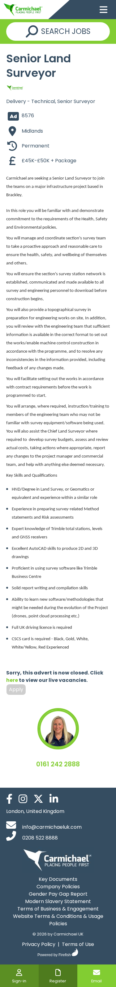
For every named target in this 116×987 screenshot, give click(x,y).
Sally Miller (58, 776)
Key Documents (58, 879)
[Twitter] (40, 800)
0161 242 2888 (58, 764)
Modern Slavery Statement (58, 901)
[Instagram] (25, 800)
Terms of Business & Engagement (58, 908)
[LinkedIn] (56, 800)
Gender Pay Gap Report (58, 894)
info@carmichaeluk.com (51, 827)
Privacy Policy (38, 944)
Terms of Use (78, 944)
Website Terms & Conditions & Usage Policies (58, 920)
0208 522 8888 (39, 837)
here (12, 680)
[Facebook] (11, 800)
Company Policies (58, 886)
